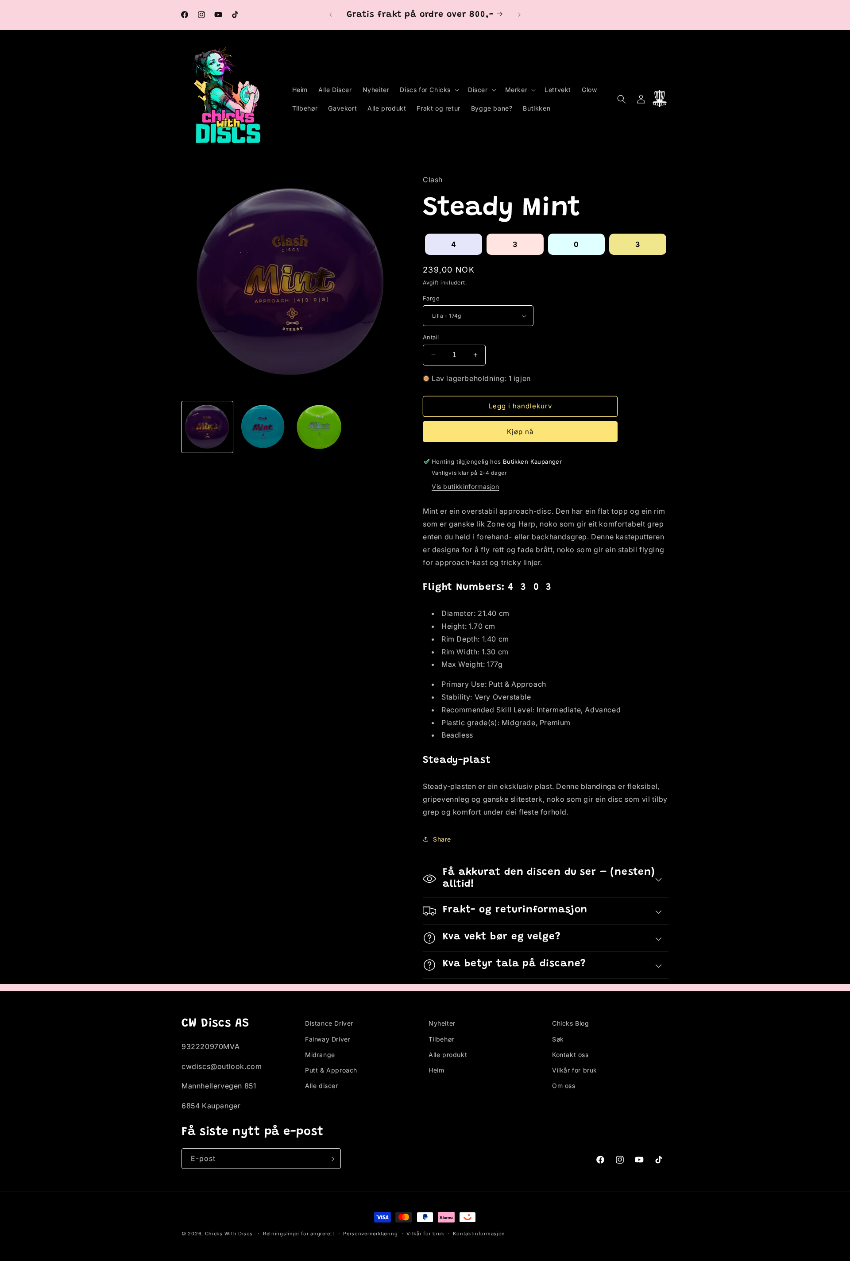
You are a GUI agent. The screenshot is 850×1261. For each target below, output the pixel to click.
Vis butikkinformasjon (465, 486)
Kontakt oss (570, 1054)
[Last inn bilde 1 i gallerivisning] (207, 427)
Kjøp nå (520, 431)
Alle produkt (448, 1054)
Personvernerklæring (370, 1233)
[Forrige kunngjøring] (330, 14)
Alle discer (321, 1085)
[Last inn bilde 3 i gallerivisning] (319, 427)
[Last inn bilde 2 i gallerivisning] (263, 427)
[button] (428, 90)
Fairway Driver (327, 1038)
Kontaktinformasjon (479, 1233)
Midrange (320, 1054)
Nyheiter (442, 1023)
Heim (436, 1069)
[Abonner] (330, 1159)
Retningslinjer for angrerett (299, 1233)
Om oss (564, 1085)
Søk (558, 1038)
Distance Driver (329, 1023)
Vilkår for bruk (574, 1069)
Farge (431, 298)
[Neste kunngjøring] (519, 14)
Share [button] (442, 839)
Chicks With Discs (229, 1233)
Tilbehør (441, 1038)
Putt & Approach (331, 1069)
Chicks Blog (570, 1023)
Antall (431, 337)
